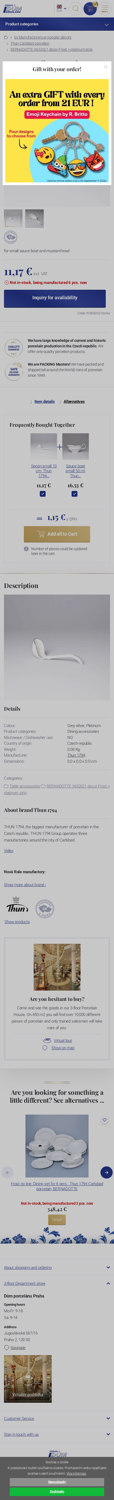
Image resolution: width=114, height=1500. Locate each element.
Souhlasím (57, 1491)
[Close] (106, 67)
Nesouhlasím (57, 1482)
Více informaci (76, 1473)
